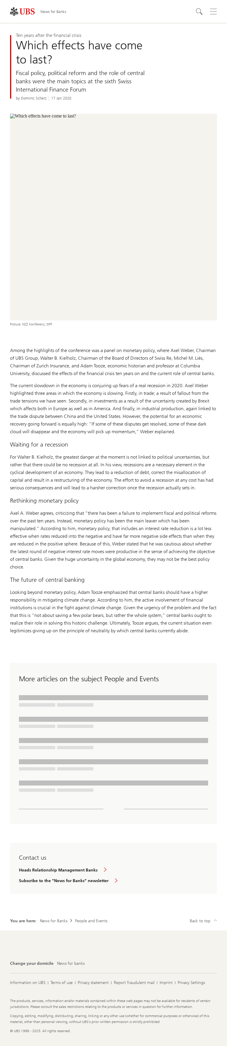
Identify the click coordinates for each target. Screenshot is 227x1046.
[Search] (199, 11)
